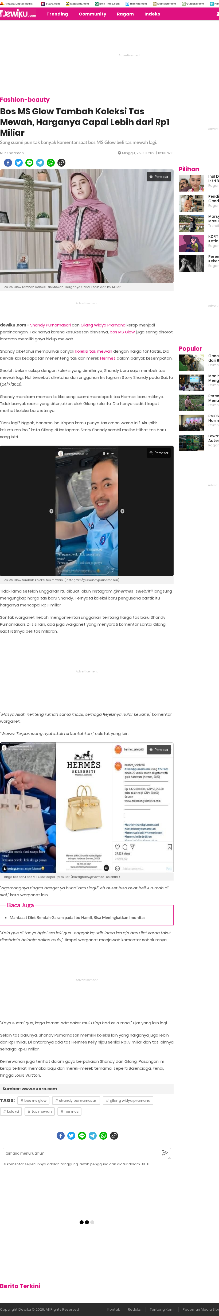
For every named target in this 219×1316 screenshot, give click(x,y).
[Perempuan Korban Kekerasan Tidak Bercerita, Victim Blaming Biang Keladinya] (191, 263)
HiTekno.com (138, 3)
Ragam (125, 14)
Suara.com (53, 3)
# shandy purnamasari (76, 1100)
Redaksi (135, 1309)
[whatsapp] (50, 163)
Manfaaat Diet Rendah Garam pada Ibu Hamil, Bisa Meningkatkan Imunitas (78, 917)
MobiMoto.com (166, 3)
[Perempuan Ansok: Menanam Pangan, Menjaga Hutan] (191, 403)
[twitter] (18, 163)
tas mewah (100, 351)
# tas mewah (40, 1111)
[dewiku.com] (19, 13)
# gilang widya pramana (128, 1100)
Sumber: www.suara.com (30, 1089)
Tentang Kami (162, 1309)
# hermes (69, 1111)
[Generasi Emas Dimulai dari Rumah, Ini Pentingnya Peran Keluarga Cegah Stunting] (191, 363)
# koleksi (11, 1111)
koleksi (81, 351)
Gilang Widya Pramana (103, 325)
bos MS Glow (122, 332)
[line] (29, 163)
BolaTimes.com (109, 3)
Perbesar (161, 177)
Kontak (113, 1309)
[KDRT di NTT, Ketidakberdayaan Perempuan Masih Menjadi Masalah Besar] (191, 243)
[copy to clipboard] (61, 163)
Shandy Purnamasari (50, 325)
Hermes (108, 358)
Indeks (152, 14)
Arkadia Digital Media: (19, 3)
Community (92, 14)
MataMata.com (79, 3)
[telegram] (40, 163)
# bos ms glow (33, 1100)
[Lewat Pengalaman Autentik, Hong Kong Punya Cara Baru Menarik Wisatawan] (191, 443)
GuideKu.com (195, 3)
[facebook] (8, 163)
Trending (57, 14)
